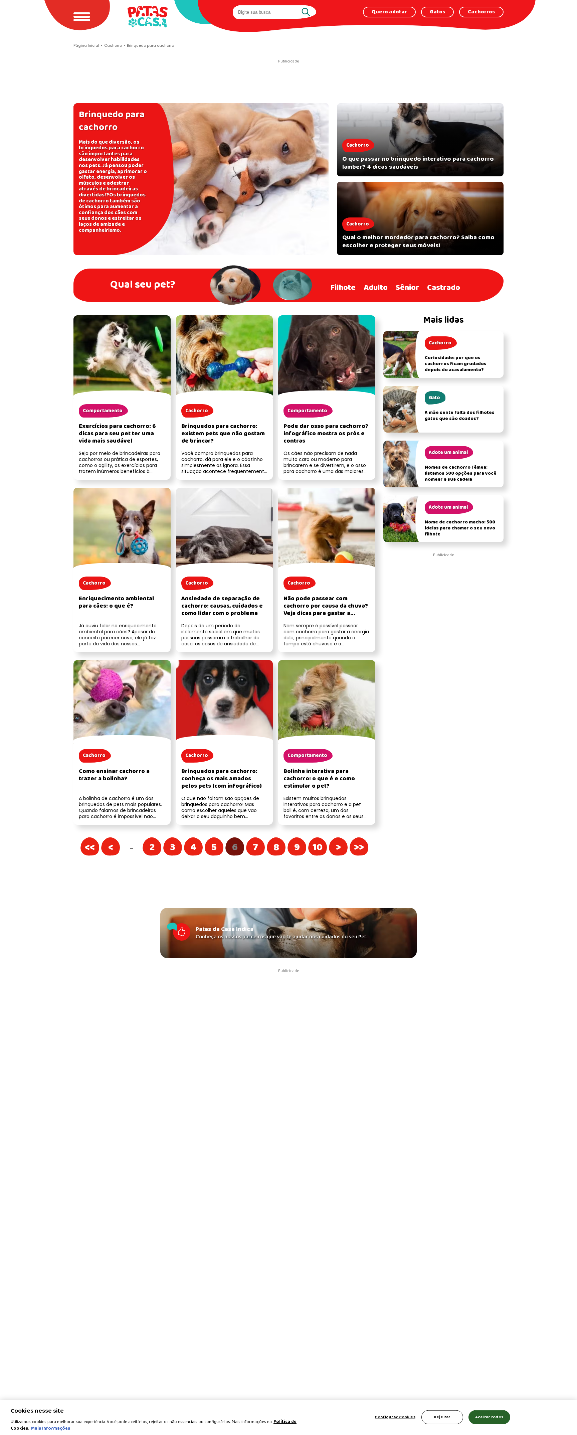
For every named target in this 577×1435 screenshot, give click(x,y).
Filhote (343, 287)
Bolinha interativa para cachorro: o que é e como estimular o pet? (319, 779)
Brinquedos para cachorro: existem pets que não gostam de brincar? (223, 434)
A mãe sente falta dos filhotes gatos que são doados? (460, 416)
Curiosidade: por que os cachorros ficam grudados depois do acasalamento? (456, 364)
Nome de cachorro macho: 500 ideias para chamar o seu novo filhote (460, 528)
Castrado (443, 287)
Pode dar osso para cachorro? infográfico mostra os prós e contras (325, 434)
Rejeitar (442, 1417)
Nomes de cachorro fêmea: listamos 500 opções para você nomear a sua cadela (460, 473)
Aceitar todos (489, 1417)
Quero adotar (389, 12)
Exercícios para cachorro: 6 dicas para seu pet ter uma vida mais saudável (117, 434)
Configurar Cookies (395, 1417)
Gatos (437, 12)
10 (322, 847)
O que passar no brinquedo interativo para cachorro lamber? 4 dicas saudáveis (418, 163)
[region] (288, 1417)
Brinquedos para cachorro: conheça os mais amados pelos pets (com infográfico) (221, 779)
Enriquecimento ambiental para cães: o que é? (116, 602)
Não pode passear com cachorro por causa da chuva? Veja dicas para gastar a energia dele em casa (325, 610)
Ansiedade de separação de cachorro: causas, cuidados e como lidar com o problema (222, 606)
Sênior (407, 287)
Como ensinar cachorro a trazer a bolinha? (114, 775)
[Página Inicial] (148, 16)
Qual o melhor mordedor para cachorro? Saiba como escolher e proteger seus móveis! (418, 241)
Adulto (376, 287)
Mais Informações (50, 1428)
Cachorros (481, 12)
